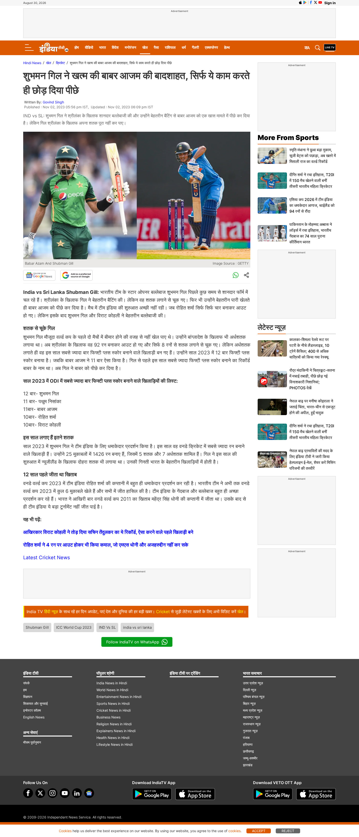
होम (76, 47)
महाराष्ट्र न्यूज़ (251, 717)
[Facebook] (28, 793)
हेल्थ (227, 47)
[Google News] (39, 275)
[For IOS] (316, 794)
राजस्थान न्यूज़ (252, 724)
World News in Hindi (112, 690)
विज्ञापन (27, 697)
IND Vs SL (107, 627)
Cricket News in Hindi (113, 710)
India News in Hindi (111, 683)
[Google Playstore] (152, 794)
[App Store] (195, 794)
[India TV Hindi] (53, 47)
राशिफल (170, 47)
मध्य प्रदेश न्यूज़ (252, 710)
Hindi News (32, 63)
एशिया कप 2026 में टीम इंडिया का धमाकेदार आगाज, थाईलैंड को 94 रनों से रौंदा (312, 205)
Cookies (65, 831)
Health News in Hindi (112, 738)
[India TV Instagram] (52, 793)
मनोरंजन (130, 47)
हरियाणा (248, 744)
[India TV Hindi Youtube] (320, 2)
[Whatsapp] (236, 275)
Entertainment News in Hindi (118, 697)
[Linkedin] (77, 793)
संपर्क (26, 683)
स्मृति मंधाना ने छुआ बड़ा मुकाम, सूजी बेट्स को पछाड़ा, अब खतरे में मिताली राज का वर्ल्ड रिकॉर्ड (312, 155)
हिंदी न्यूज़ (51, 611)
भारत (102, 47)
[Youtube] (65, 793)
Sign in (330, 3)
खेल (145, 47)
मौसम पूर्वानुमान (32, 742)
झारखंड (248, 765)
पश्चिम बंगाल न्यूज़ (253, 697)
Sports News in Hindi (113, 703)
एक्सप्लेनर (211, 47)
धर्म (184, 47)
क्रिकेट (60, 63)
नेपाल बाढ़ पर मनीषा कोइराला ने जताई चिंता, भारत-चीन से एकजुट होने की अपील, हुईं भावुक (312, 407)
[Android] (305, 2)
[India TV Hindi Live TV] (330, 47)
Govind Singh (53, 102)
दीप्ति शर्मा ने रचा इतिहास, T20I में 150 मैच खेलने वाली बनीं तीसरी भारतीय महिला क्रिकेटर (311, 180)
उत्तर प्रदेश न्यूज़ (253, 683)
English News (33, 717)
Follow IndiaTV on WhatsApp (132, 641)
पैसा (156, 47)
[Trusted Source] (76, 275)
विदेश (115, 47)
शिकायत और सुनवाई (35, 703)
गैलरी (195, 47)
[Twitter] (40, 793)
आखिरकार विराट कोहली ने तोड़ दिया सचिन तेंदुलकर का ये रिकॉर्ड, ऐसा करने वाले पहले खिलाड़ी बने (108, 532)
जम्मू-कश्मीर (250, 758)
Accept (258, 831)
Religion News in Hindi (114, 724)
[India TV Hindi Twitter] (315, 2)
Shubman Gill (37, 627)
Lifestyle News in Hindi (114, 744)
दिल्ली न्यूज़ (249, 690)
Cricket (163, 611)
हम (25, 690)
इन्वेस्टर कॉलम (32, 710)
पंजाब (246, 738)
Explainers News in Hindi (116, 731)
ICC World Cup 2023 (74, 627)
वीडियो (89, 47)
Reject (288, 831)
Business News (108, 717)
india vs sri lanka (137, 627)
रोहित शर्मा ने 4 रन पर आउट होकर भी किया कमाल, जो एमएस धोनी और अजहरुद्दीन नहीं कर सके (105, 545)
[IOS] (300, 2)
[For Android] (273, 794)
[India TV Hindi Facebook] (311, 2)
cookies (234, 831)
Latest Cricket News (46, 557)
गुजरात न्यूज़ (250, 731)
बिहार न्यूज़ (249, 703)
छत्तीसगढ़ (248, 751)
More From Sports (288, 137)
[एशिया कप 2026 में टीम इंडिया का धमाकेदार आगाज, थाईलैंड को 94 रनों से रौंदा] (272, 205)
